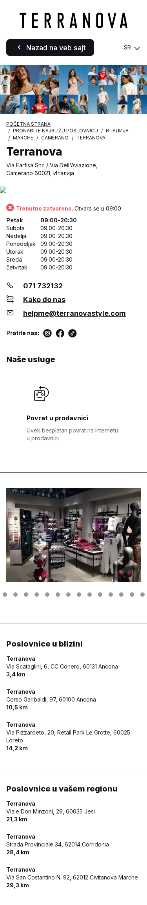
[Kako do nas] (73, 190)
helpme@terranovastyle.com (74, 313)
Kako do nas (44, 299)
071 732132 (43, 286)
